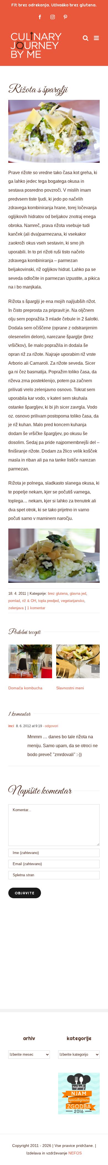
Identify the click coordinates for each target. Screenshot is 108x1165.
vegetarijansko (72, 601)
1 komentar (36, 608)
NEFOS (75, 1153)
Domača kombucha (25, 688)
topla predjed (48, 601)
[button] (12, 669)
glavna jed (78, 593)
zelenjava (16, 608)
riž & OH (29, 601)
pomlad (14, 601)
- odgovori (50, 726)
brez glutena (58, 593)
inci (11, 726)
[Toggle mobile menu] (97, 38)
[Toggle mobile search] (85, 38)
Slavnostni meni (70, 688)
